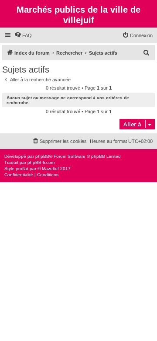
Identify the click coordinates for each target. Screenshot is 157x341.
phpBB (42, 156)
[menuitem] (23, 35)
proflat (22, 168)
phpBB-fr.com (41, 162)
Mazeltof (50, 168)
